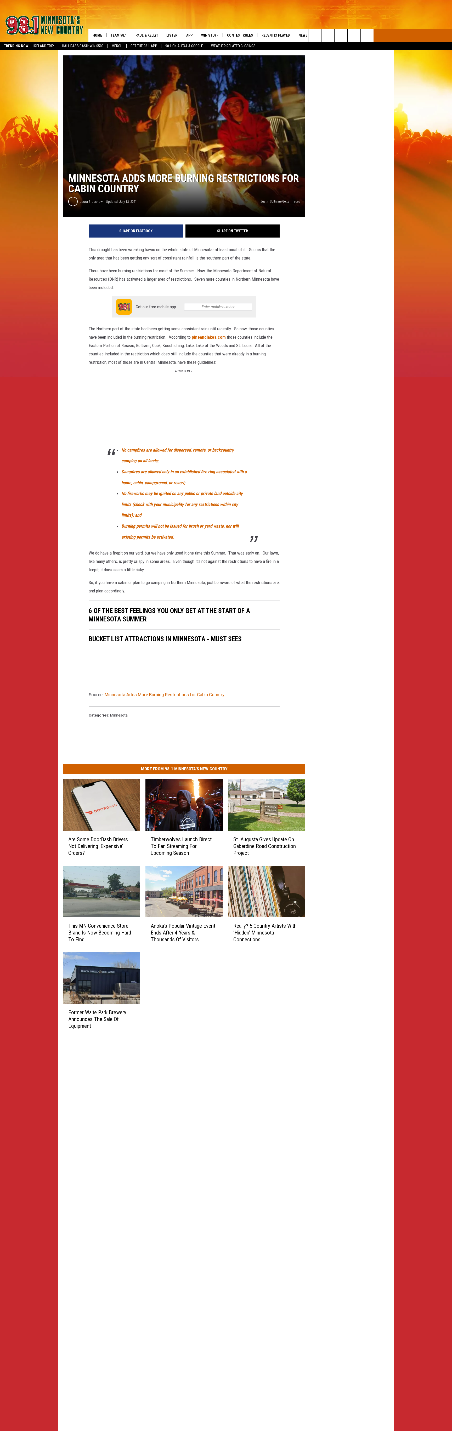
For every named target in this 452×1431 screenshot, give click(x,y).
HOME (97, 35)
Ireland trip (43, 46)
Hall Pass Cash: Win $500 (83, 46)
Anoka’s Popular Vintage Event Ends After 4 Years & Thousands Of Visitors (183, 932)
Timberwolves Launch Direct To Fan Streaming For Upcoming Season (181, 846)
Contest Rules (240, 35)
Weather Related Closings (233, 46)
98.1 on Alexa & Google (184, 46)
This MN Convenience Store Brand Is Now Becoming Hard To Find (99, 932)
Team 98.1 (119, 35)
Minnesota (119, 715)
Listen (172, 35)
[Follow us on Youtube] (367, 35)
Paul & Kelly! (146, 35)
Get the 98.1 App (144, 46)
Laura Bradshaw (91, 202)
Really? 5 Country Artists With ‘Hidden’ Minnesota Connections (265, 932)
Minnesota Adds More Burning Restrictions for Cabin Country (164, 694)
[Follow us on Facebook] (341, 35)
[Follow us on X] (354, 35)
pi (193, 337)
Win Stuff (209, 35)
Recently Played (276, 35)
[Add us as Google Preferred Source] (327, 35)
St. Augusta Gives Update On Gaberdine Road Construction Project (264, 846)
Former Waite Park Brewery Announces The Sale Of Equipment (97, 1019)
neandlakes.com (210, 337)
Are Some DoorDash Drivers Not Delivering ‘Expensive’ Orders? (98, 846)
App (189, 35)
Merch (117, 46)
